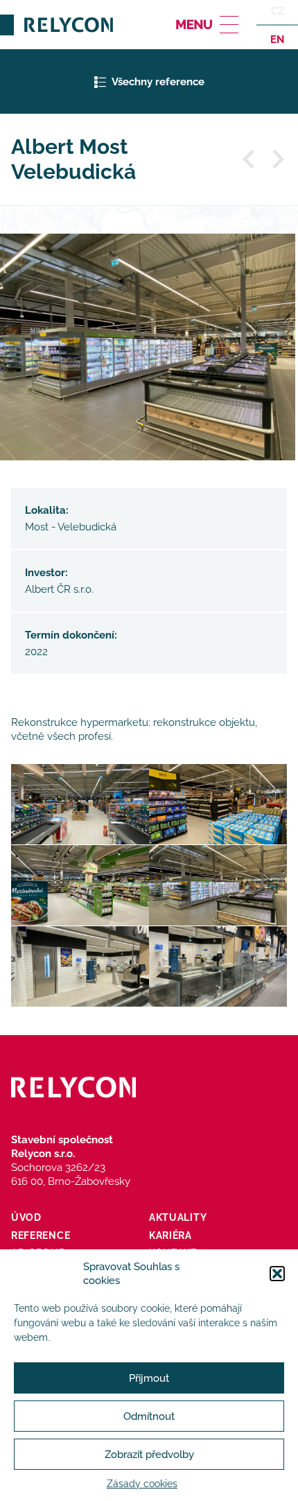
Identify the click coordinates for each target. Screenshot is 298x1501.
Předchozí (249, 159)
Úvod (26, 1217)
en (277, 39)
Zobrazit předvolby (149, 1454)
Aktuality (178, 1217)
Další (277, 159)
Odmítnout (149, 1416)
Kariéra (170, 1235)
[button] (277, 1274)
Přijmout (149, 1378)
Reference (40, 1235)
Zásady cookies (142, 1483)
